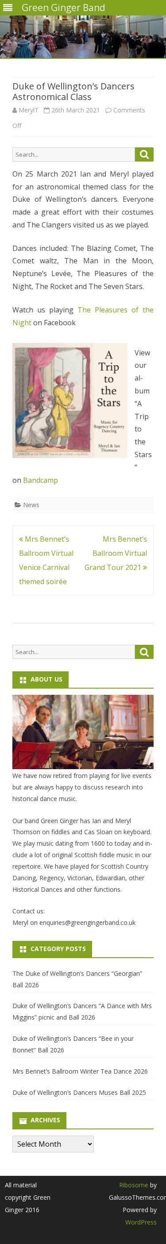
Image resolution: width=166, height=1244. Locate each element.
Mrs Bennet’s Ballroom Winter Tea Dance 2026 (80, 1071)
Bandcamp (40, 480)
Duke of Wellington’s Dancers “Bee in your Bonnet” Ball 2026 (73, 1044)
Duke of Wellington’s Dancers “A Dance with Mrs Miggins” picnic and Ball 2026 (82, 1011)
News (31, 505)
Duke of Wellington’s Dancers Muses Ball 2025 (79, 1092)
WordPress (141, 1222)
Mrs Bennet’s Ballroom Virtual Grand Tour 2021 (116, 553)
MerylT (29, 110)
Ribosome (133, 1185)
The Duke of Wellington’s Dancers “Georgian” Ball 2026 (77, 979)
